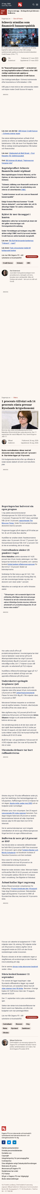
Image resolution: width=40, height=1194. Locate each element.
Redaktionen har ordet (10, 1171)
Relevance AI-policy (9, 1166)
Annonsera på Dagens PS (11, 1169)
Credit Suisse (8, 263)
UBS (28, 263)
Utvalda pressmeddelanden (12, 1151)
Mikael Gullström (16, 1040)
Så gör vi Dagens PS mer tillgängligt (15, 1176)
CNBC (23, 190)
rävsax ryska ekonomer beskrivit (25, 967)
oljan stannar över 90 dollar (12, 988)
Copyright (5, 1156)
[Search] (33, 4)
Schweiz (20, 263)
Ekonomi (19, 1024)
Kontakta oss (7, 1153)
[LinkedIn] (14, 1142)
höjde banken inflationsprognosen (21, 564)
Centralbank (7, 1024)
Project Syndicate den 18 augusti (24, 889)
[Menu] (37, 4)
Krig (27, 1024)
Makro (16, 397)
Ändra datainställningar (10, 1179)
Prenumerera (32, 256)
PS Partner (6, 1174)
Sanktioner (26, 1028)
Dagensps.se (6, 18)
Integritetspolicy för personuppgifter (15, 1158)
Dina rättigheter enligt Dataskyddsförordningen (19, 1163)
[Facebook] (3, 1142)
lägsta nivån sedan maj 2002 (21, 803)
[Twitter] (9, 1142)
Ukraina (6, 1033)
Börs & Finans (18, 18)
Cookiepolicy (6, 1161)
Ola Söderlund (15, 271)
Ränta (5, 1028)
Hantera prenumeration (10, 1148)
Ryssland (14, 1028)
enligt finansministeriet (25, 693)
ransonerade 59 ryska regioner (14, 813)
